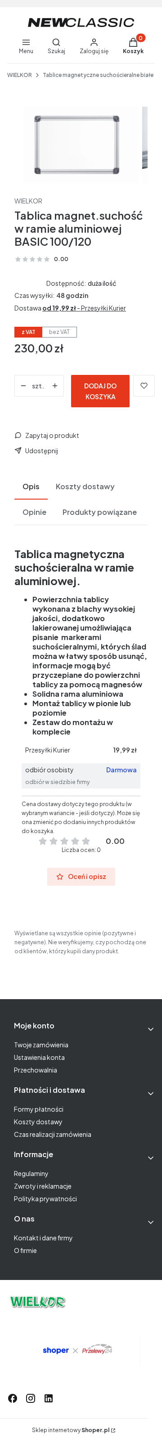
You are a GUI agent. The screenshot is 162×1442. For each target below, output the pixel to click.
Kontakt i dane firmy (43, 1238)
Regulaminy (31, 1173)
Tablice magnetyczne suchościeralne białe (98, 75)
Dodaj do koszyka (100, 391)
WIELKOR (19, 75)
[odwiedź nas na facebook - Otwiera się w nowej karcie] (12, 1398)
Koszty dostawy (38, 1122)
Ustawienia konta (39, 1057)
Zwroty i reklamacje (43, 1186)
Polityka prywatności (45, 1198)
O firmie (25, 1250)
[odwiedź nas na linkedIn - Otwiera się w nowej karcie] (48, 1398)
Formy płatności (38, 1109)
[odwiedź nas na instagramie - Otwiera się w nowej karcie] (30, 1398)
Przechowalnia (35, 1070)
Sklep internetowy (70, 1430)
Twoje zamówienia (41, 1045)
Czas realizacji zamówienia (52, 1134)
